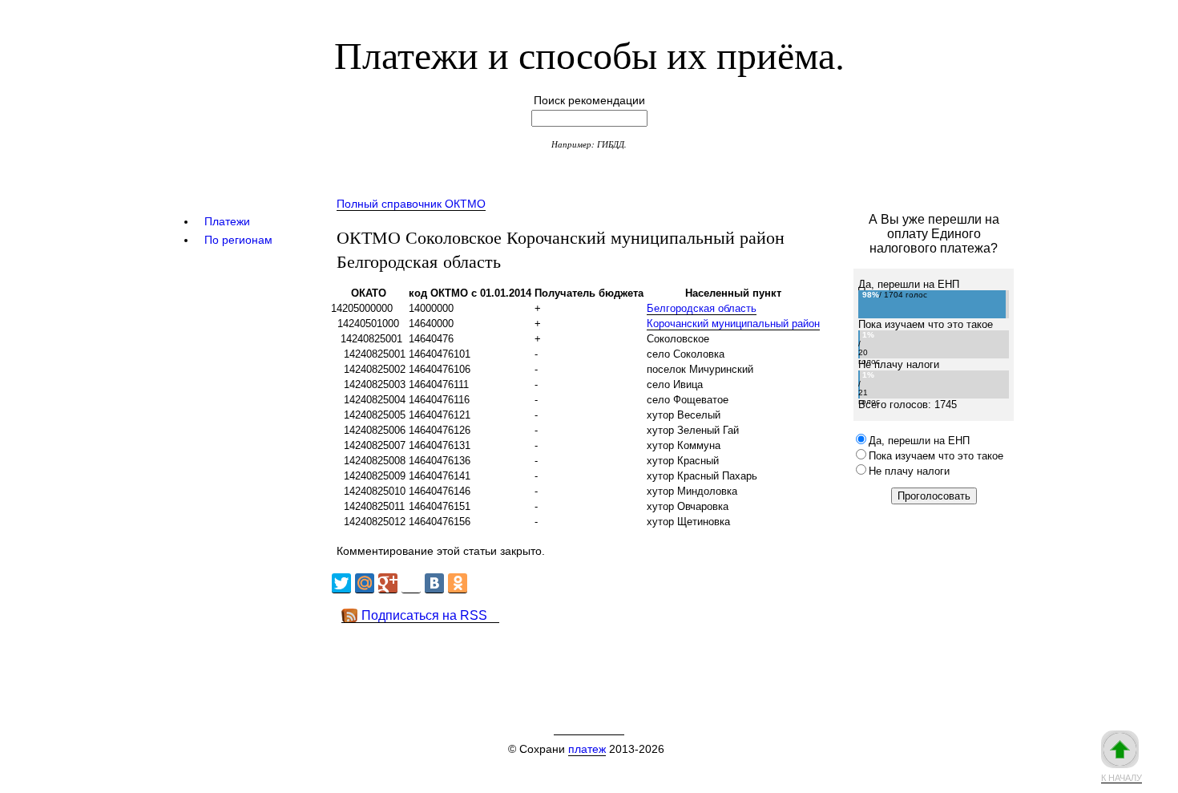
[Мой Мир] (364, 583)
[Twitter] (341, 583)
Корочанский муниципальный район (733, 324)
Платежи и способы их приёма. (589, 53)
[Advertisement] (620, 659)
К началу (1121, 778)
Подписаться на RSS (424, 615)
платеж (587, 748)
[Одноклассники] (457, 583)
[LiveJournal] (411, 583)
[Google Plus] (387, 583)
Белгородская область (701, 308)
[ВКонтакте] (434, 583)
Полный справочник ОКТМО (411, 203)
